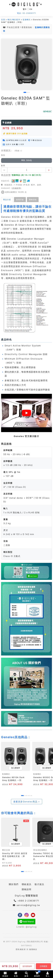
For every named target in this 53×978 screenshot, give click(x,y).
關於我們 (13, 884)
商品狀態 (6, 175)
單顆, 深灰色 (26, 160)
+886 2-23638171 (28, 900)
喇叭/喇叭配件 (13, 20)
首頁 (3, 20)
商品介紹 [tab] (7, 199)
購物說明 (26, 889)
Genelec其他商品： (16, 737)
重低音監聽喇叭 (40, 850)
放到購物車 (27, 966)
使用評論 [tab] (20, 199)
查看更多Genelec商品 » (26, 801)
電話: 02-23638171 (26, 13)
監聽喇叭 (27, 20)
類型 (3, 155)
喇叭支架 (6, 850)
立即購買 (43, 966)
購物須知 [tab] (33, 199)
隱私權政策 (21, 949)
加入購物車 (15, 768)
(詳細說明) (16, 188)
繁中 (25, 9)
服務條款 (33, 949)
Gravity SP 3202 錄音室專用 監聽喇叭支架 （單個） (14, 856)
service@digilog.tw (28, 905)
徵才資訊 (39, 884)
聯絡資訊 (26, 884)
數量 (3, 166)
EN (30, 9)
